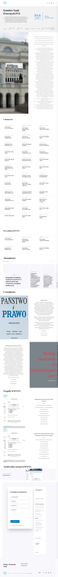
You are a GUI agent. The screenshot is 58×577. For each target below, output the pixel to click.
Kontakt (52, 28)
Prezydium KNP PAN (20, 29)
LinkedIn (36, 552)
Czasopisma (33, 28)
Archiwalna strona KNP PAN (46, 29)
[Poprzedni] (50, 261)
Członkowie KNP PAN (12, 29)
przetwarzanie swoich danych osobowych (16, 525)
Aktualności (27, 28)
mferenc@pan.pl (38, 490)
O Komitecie (5, 29)
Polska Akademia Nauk (9, 565)
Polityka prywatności (24, 565)
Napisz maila (37, 498)
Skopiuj (42, 498)
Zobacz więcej (5, 261)
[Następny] (53, 261)
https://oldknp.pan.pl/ (6, 475)
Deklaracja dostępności (24, 563)
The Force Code (30, 573)
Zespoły (38, 28)
